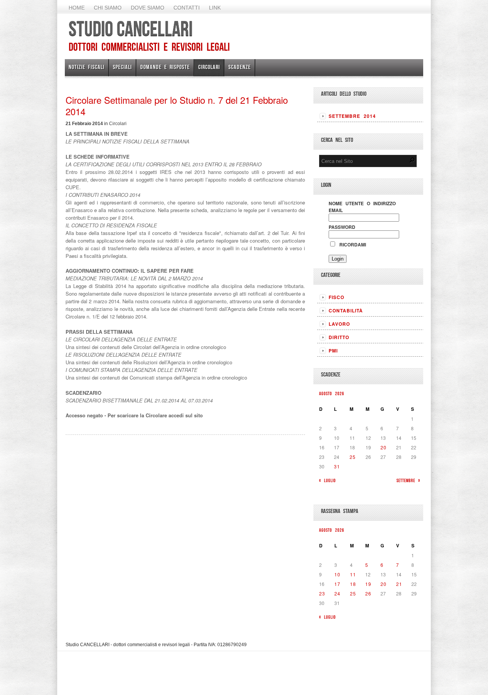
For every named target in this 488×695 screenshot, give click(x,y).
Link (215, 8)
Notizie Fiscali (86, 67)
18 (353, 584)
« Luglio (327, 480)
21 (399, 584)
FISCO (336, 297)
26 (368, 593)
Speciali (122, 67)
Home (77, 8)
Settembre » (408, 480)
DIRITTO (339, 337)
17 (337, 584)
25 (353, 457)
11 (353, 574)
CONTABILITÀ (346, 310)
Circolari (209, 67)
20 (383, 447)
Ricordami (351, 244)
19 (368, 584)
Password (342, 227)
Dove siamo (147, 8)
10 (337, 574)
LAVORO (339, 323)
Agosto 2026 (331, 393)
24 (337, 593)
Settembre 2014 (352, 116)
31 (337, 466)
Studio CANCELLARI (131, 28)
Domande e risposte (165, 67)
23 (322, 593)
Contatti (186, 8)
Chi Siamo (108, 8)
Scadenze (239, 67)
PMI (333, 350)
